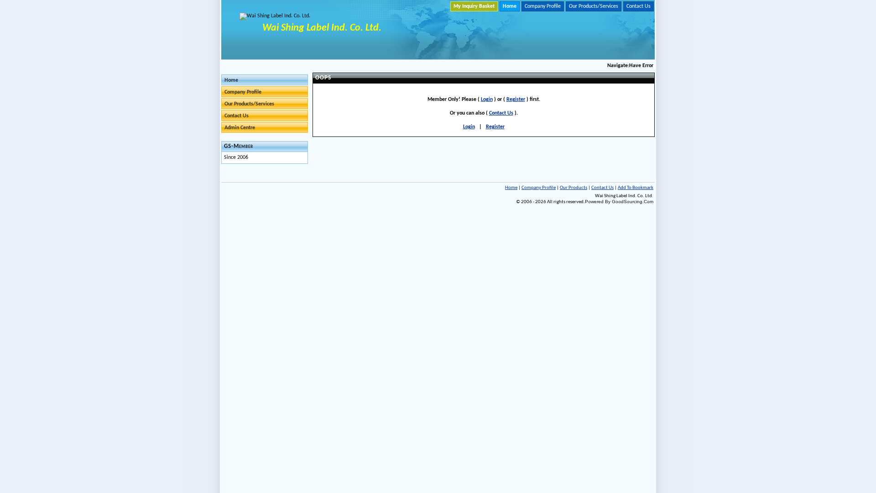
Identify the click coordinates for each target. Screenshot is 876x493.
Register (515, 99)
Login (487, 99)
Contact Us (638, 6)
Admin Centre (239, 128)
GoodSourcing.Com (632, 201)
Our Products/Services (593, 6)
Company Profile (543, 6)
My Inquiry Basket (474, 6)
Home (509, 6)
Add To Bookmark (635, 187)
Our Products (573, 187)
